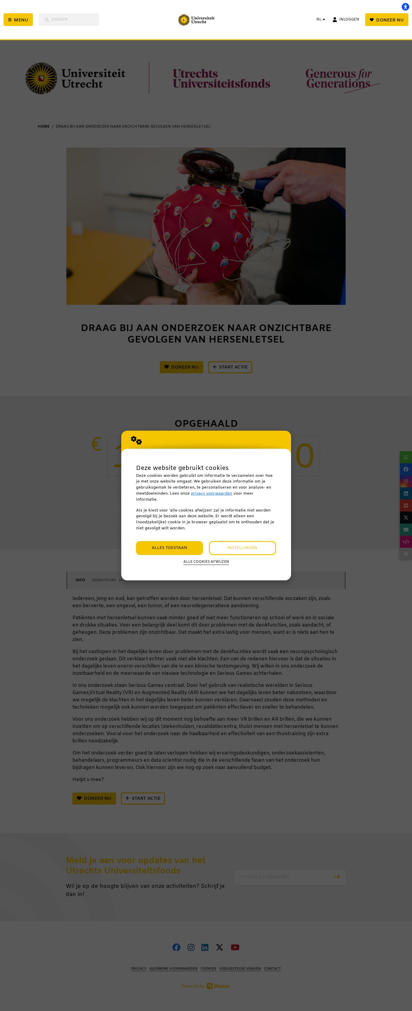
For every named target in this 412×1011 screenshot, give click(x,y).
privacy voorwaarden (211, 493)
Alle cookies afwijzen (206, 562)
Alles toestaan (169, 547)
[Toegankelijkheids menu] (405, 6)
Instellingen (242, 547)
